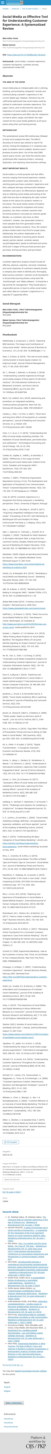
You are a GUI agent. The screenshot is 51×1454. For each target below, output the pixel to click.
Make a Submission (14, 1403)
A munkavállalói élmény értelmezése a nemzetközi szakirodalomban (26, 1280)
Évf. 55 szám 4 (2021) (30, 9)
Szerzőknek (8, 1422)
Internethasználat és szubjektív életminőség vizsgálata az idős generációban (28, 1315)
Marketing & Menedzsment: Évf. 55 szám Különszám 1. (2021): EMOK (26, 1321)
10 (18, 1365)
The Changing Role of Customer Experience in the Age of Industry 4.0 (28, 1220)
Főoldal (5, 9)
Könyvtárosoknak (11, 1426)
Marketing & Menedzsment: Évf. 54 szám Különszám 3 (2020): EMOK (28, 1296)
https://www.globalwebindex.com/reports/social (24, 608)
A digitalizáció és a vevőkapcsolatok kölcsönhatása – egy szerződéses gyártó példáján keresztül (27, 1331)
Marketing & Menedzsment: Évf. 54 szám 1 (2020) (24, 1223)
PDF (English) (11, 1142)
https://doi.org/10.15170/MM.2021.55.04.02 (26, 54)
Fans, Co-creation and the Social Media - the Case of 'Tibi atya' (27, 1244)
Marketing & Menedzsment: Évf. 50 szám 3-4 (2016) (25, 1310)
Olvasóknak (8, 1419)
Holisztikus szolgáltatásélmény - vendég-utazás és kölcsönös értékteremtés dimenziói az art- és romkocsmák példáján (27, 1305)
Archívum (15, 9)
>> (22, 1365)
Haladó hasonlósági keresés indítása (31, 1371)
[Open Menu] (2, 2)
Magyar (7, 1391)
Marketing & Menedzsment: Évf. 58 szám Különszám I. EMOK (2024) (26, 1273)
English (7, 1387)
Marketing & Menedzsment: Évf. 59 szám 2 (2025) (24, 1284)
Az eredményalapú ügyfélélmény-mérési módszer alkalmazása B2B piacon (24, 1291)
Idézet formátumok (12, 1179)
